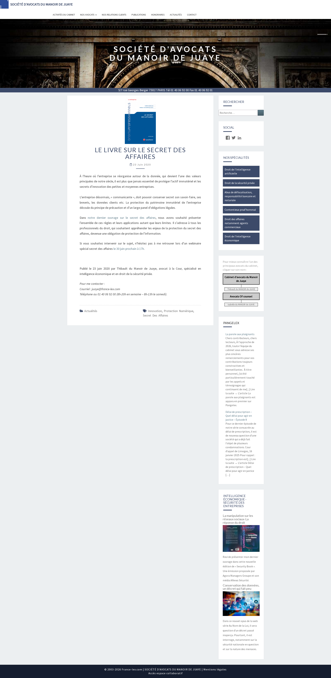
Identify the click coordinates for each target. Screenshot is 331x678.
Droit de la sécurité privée (240, 183)
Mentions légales (215, 669)
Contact (192, 14)
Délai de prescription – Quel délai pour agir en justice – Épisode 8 (238, 415)
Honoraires (158, 14)
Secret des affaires (155, 315)
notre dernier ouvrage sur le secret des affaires (122, 218)
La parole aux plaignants (239, 334)
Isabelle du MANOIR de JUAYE (241, 304)
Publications (139, 14)
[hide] (327, 34)
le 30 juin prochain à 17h (128, 249)
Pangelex (231, 323)
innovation (155, 311)
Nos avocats (87, 14)
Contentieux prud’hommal (240, 209)
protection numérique (178, 311)
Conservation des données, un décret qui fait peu (241, 587)
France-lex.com (132, 669)
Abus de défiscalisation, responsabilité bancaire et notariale (240, 196)
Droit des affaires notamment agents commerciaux (236, 223)
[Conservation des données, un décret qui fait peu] (241, 604)
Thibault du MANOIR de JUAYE (241, 289)
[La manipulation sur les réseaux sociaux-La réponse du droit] (241, 539)
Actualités (176, 14)
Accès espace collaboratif (165, 673)
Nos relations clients (114, 14)
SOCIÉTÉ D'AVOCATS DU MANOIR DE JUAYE (41, 4)
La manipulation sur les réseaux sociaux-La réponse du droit (238, 519)
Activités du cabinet (64, 14)
